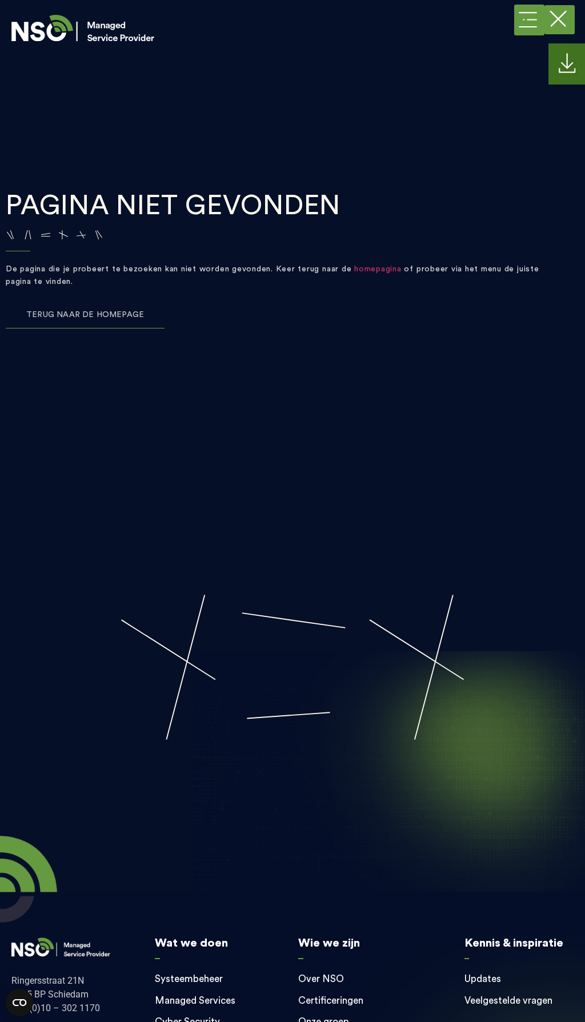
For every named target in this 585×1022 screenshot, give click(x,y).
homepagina (378, 269)
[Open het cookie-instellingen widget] (19, 1002)
